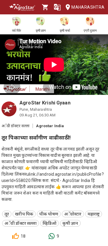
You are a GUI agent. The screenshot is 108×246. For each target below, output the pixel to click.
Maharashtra (87, 7)
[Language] (57, 7)
